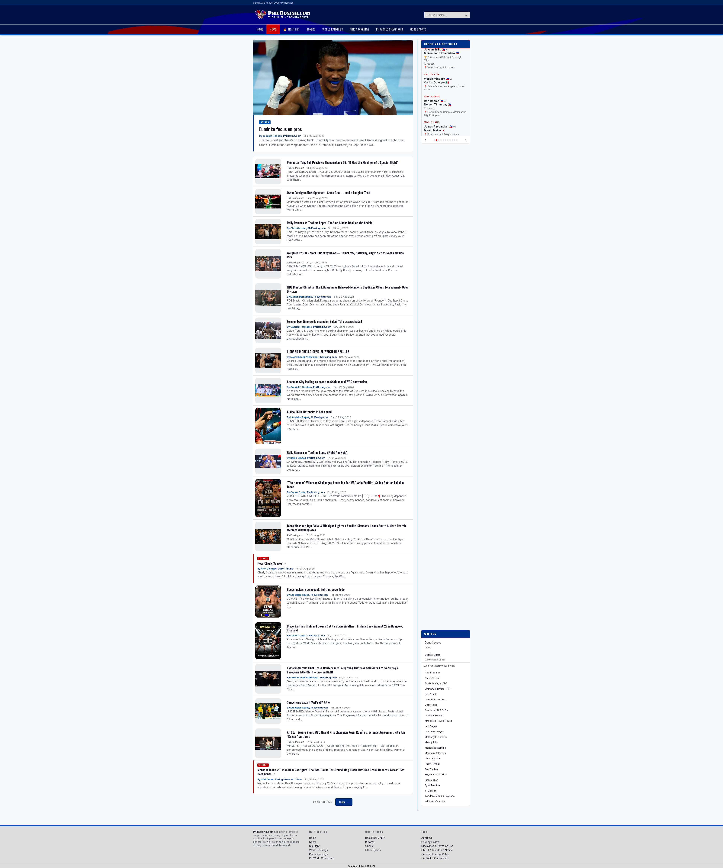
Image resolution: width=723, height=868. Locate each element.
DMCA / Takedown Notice (437, 850)
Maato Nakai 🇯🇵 (434, 101)
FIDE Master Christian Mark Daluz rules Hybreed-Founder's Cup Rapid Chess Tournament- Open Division (347, 289)
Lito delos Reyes (299, 417)
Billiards (369, 842)
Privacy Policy (430, 842)
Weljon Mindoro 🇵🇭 (436, 49)
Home (259, 29)
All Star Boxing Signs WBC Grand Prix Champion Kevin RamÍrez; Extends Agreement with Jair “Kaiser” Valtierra (346, 734)
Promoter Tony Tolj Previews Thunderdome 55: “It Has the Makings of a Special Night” (342, 162)
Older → (344, 802)
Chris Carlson (298, 228)
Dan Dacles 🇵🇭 (433, 71)
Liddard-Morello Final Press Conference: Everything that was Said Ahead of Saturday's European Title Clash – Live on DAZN (342, 670)
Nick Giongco (269, 568)
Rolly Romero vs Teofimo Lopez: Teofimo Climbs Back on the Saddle (329, 222)
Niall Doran (267, 779)
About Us (426, 837)
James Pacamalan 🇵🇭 (438, 97)
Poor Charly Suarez (270, 563)
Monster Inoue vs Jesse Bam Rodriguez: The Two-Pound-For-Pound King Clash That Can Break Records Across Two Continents (330, 771)
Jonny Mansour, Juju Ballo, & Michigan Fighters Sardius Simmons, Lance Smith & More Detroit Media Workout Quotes (346, 527)
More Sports (418, 29)
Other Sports (373, 850)
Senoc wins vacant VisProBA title (308, 702)
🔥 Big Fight (291, 29)
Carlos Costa (298, 492)
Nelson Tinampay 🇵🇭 (437, 75)
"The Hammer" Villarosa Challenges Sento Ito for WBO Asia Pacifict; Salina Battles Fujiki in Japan (345, 484)
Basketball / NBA (375, 837)
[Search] (466, 15)
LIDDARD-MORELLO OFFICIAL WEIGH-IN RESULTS (318, 351)
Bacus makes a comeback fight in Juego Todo (316, 589)
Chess (369, 845)
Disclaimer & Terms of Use (437, 845)
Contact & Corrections (434, 858)
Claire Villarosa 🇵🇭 (436, 116)
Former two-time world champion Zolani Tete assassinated (324, 321)
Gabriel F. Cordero (301, 326)
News (273, 29)
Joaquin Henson (272, 135)
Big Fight (314, 845)
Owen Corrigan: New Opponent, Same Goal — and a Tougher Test (328, 192)
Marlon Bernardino (301, 296)
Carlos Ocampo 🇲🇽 (436, 53)
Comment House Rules (435, 854)
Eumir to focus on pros (280, 128)
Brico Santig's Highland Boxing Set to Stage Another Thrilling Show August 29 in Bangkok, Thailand (345, 628)
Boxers (311, 29)
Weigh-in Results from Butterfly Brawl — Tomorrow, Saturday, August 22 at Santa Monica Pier (345, 254)
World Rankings (332, 29)
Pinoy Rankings (359, 29)
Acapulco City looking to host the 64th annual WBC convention (327, 381)
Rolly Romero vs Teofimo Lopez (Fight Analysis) (317, 452)
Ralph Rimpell (298, 458)
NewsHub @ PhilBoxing (303, 357)
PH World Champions (389, 29)
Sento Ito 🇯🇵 (432, 120)
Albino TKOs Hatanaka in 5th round (309, 411)
